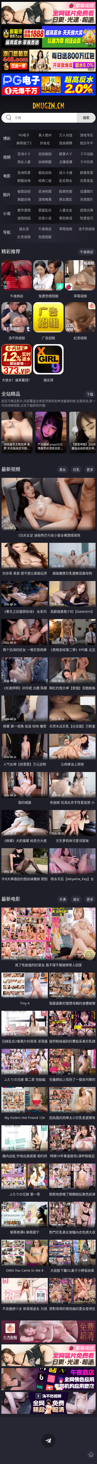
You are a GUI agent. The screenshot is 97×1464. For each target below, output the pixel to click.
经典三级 (45, 180)
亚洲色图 (45, 191)
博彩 (7, 138)
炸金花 (45, 143)
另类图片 (86, 199)
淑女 (76, 899)
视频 (7, 157)
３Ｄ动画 (86, 154)
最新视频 (10, 469)
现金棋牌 (65, 143)
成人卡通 (65, 172)
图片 (7, 194)
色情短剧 (45, 237)
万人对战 (65, 135)
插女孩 (24, 229)
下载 (90, 394)
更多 (90, 469)
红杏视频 (24, 237)
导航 (7, 232)
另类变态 (86, 180)
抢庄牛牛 (86, 143)
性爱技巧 (86, 218)
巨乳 (76, 469)
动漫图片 (86, 191)
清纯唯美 (45, 199)
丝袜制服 (45, 162)
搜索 (86, 117)
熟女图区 (65, 199)
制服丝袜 (24, 180)
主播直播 (65, 162)
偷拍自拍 (45, 172)
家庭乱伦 (45, 210)
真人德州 (45, 135)
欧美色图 (65, 191)
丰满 (62, 899)
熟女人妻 (24, 162)
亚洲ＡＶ (24, 154)
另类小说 (45, 218)
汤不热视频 (86, 229)
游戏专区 (86, 135)
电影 (7, 176)
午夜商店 (45, 229)
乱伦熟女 (65, 180)
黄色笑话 (65, 218)
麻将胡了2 (24, 143)
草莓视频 (65, 229)
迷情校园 (24, 218)
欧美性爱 (86, 172)
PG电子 (24, 135)
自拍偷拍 (45, 154)
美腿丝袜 (24, 199)
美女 (62, 469)
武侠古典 (86, 210)
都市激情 (24, 210)
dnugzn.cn (48, 105)
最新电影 (10, 899)
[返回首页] (91, 1454)
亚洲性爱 (24, 172)
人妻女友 (65, 210)
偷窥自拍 (24, 191)
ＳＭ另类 (86, 162)
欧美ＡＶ (65, 154)
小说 (7, 213)
